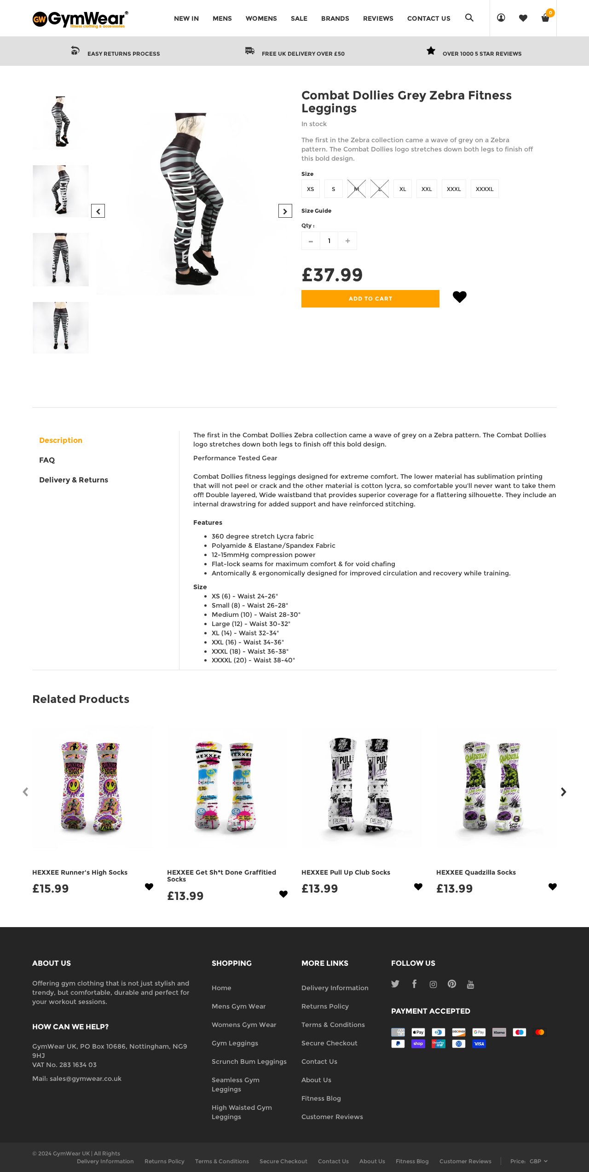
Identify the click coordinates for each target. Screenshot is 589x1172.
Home (221, 988)
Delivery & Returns (73, 480)
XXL (427, 189)
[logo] (80, 18)
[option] (192, 204)
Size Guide (316, 210)
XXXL (454, 189)
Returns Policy (325, 1006)
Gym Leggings (235, 1043)
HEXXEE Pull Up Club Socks (345, 872)
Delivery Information (335, 988)
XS (310, 189)
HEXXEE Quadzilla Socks (476, 872)
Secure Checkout (329, 1043)
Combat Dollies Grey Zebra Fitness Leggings (406, 102)
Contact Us (319, 1061)
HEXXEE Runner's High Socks (79, 872)
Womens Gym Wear (244, 1025)
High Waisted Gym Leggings (242, 1112)
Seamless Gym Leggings (236, 1084)
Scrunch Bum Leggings (249, 1061)
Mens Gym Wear (239, 1006)
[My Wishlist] (523, 18)
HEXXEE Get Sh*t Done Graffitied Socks (221, 875)
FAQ (47, 460)
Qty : (308, 225)
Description (60, 440)
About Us (316, 1080)
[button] (459, 299)
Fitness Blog (321, 1098)
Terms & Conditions (333, 1025)
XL (402, 189)
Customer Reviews (332, 1117)
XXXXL (485, 189)
